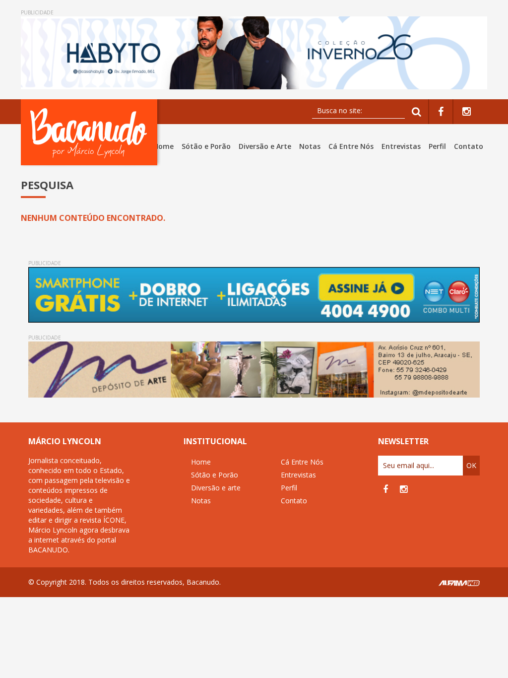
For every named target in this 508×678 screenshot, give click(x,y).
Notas (309, 146)
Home (163, 146)
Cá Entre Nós (351, 146)
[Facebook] (440, 112)
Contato (468, 146)
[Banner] (254, 52)
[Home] (91, 132)
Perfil (437, 146)
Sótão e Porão (206, 146)
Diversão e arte (216, 487)
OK (471, 465)
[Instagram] (466, 112)
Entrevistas (401, 146)
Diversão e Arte (265, 146)
